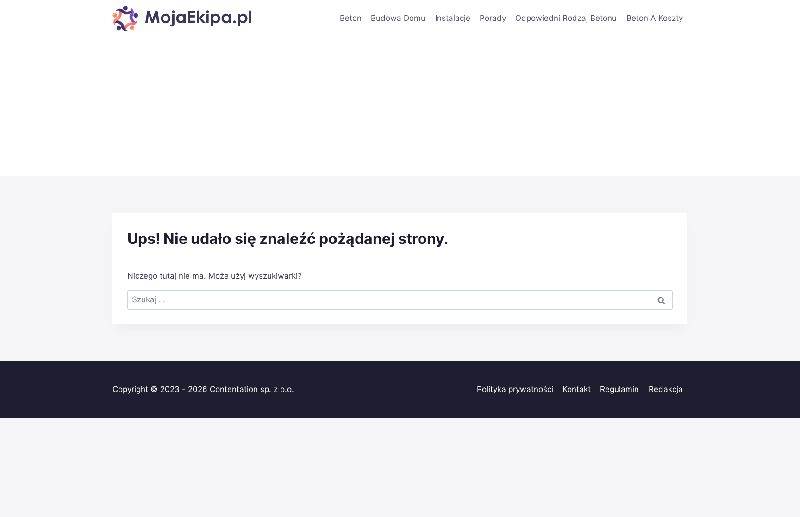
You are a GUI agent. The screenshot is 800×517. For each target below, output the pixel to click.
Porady (493, 18)
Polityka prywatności (515, 389)
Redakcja (666, 389)
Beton (351, 18)
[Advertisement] (400, 106)
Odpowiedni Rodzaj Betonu (566, 18)
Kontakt (576, 389)
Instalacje (452, 18)
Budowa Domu (398, 18)
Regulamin (619, 389)
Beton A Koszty (654, 18)
